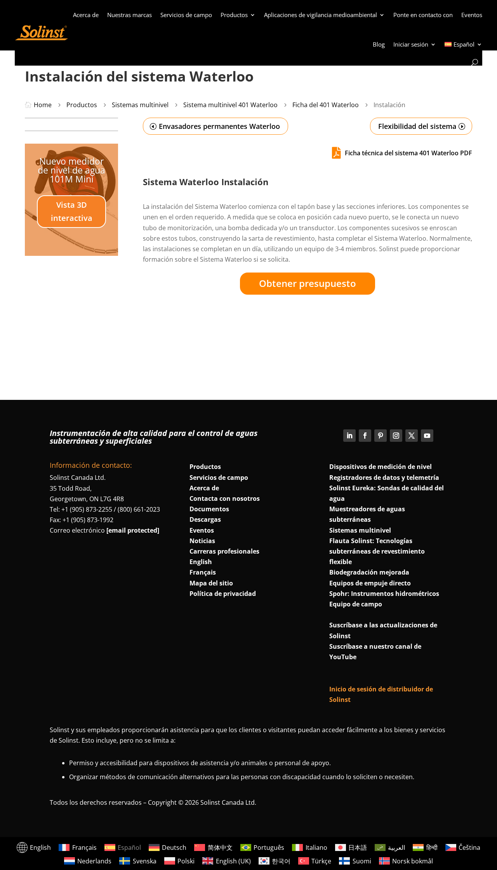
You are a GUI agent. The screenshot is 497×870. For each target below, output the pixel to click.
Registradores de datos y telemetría (384, 477)
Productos (234, 15)
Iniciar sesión (410, 44)
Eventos (471, 15)
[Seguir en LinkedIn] (349, 435)
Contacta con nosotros (224, 498)
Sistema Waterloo (181, 182)
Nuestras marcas (129, 15)
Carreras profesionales (224, 551)
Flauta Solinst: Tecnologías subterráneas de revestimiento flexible (377, 551)
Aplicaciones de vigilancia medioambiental (320, 15)
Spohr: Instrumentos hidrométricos (384, 593)
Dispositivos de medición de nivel (380, 466)
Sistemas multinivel (360, 530)
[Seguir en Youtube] (427, 435)
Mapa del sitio (211, 583)
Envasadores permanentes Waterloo (219, 126)
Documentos (209, 509)
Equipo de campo (355, 604)
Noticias (202, 541)
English (200, 561)
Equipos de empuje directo (370, 583)
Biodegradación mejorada (369, 572)
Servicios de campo (186, 15)
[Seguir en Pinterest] (380, 435)
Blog (379, 44)
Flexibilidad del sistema (417, 126)
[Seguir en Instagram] (396, 435)
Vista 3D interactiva (71, 211)
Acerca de (86, 15)
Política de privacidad (222, 593)
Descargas (205, 519)
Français (202, 572)
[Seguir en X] (411, 435)
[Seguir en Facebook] (365, 435)
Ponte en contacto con (423, 15)
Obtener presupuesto (307, 283)
